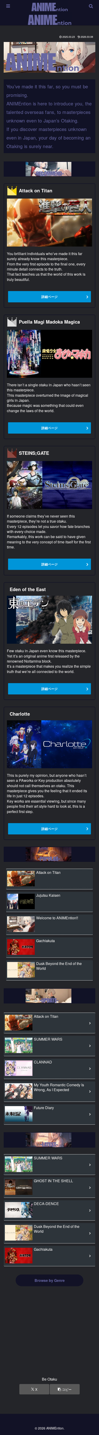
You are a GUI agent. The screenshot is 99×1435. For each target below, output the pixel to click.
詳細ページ (49, 296)
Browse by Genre (50, 1280)
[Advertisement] (49, 1336)
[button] (64, 1389)
